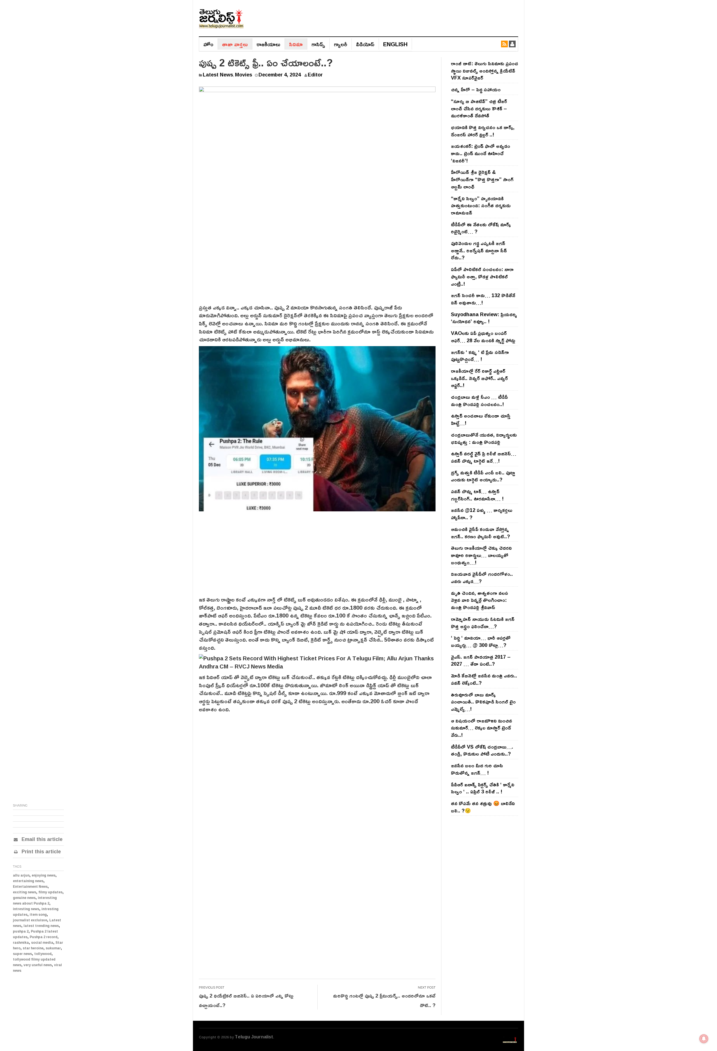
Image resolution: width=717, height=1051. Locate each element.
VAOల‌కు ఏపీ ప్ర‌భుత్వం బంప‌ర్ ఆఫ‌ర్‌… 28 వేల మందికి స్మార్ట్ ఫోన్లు (483, 336)
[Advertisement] (317, 261)
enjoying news (43, 875)
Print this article (40, 851)
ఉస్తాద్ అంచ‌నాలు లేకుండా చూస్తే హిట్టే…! (481, 419)
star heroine (33, 948)
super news (22, 953)
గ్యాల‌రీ (340, 44)
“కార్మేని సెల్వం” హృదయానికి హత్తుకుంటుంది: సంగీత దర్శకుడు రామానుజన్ (481, 205)
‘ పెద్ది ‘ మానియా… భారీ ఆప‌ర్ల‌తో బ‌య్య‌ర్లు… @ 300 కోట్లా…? (481, 641)
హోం (208, 44)
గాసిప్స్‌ (318, 44)
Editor (315, 74)
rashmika (21, 942)
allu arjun (21, 875)
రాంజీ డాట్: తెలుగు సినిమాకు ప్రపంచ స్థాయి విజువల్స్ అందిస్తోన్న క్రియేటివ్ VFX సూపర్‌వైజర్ (484, 70)
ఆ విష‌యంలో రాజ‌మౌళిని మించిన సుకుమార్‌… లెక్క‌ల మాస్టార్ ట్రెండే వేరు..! (481, 728)
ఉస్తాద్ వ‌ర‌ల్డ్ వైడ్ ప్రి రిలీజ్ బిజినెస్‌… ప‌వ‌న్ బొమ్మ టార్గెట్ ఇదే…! (483, 457)
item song (38, 914)
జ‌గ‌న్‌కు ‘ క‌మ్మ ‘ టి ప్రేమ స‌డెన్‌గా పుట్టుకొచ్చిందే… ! (480, 355)
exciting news (24, 892)
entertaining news (28, 881)
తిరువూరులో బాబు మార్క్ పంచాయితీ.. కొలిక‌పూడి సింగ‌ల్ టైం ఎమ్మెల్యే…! (483, 702)
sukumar (53, 948)
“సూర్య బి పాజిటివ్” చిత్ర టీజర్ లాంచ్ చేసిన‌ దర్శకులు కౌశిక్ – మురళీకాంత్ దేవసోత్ (479, 108)
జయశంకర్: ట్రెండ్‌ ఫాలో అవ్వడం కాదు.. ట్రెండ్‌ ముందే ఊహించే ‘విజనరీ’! (480, 153)
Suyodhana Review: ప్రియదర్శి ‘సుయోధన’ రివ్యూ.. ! (484, 317)
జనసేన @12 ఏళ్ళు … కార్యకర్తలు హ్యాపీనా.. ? (481, 513)
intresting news (26, 909)
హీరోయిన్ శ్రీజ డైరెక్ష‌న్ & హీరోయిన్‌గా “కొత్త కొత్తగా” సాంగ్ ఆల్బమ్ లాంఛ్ (482, 179)
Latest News (218, 74)
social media (42, 942)
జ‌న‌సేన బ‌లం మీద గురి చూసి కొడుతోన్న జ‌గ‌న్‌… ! (477, 769)
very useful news (38, 965)
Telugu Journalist (254, 1037)
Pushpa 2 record (43, 937)
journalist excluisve (30, 920)
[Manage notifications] (703, 1038)
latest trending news (41, 925)
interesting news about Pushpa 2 (35, 900)
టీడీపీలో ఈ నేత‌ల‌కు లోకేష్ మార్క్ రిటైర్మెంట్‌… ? (481, 228)
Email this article (41, 839)
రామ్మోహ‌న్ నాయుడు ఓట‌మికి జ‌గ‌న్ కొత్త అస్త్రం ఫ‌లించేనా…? (483, 622)
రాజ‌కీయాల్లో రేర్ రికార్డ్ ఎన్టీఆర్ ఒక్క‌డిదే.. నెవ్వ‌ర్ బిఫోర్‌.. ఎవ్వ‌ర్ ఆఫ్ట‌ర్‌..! (479, 378)
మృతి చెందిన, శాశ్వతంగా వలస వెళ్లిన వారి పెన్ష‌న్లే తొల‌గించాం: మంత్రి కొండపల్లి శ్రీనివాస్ (479, 600)
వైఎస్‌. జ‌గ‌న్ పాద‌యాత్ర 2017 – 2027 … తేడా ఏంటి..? (481, 660)
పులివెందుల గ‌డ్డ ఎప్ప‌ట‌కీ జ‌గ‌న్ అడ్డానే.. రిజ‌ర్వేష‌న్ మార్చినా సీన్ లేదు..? (479, 250)
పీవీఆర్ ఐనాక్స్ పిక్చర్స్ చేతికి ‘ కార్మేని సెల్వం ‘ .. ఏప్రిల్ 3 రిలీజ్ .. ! (482, 788)
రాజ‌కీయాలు (268, 44)
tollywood (43, 953)
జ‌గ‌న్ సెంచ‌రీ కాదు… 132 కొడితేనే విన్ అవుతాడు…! (483, 298)
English (395, 44)
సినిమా (296, 44)
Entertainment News (30, 886)
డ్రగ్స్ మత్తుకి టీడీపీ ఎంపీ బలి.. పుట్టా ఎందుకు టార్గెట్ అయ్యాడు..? (483, 476)
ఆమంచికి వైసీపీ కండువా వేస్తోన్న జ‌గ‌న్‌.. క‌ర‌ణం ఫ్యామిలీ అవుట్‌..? (480, 532)
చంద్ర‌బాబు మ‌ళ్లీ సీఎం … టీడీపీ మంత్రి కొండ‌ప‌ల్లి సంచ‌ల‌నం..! (479, 400)
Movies (243, 74)
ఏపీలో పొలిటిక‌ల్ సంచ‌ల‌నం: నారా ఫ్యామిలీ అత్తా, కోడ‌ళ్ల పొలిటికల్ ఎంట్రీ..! (482, 276)
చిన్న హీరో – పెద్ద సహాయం (475, 89)
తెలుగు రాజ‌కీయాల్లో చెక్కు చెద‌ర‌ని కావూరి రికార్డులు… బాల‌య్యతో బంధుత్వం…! (481, 555)
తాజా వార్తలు (235, 44)
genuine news (24, 897)
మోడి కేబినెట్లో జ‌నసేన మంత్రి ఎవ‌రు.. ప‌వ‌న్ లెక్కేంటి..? (484, 679)
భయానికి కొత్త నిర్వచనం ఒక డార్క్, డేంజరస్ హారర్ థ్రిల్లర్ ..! (483, 130)
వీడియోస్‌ (365, 44)
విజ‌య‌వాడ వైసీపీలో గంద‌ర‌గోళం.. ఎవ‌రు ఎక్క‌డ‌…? (482, 577)
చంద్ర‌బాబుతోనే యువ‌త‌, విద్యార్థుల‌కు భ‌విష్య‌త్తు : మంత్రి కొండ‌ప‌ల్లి (484, 438)
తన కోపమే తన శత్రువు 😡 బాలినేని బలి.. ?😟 (483, 806)
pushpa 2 (21, 931)
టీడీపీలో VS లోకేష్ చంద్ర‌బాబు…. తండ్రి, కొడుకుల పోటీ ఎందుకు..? (482, 750)
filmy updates (50, 892)
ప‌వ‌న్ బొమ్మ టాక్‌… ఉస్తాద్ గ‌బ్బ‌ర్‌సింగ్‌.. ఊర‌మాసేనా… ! (477, 494)
